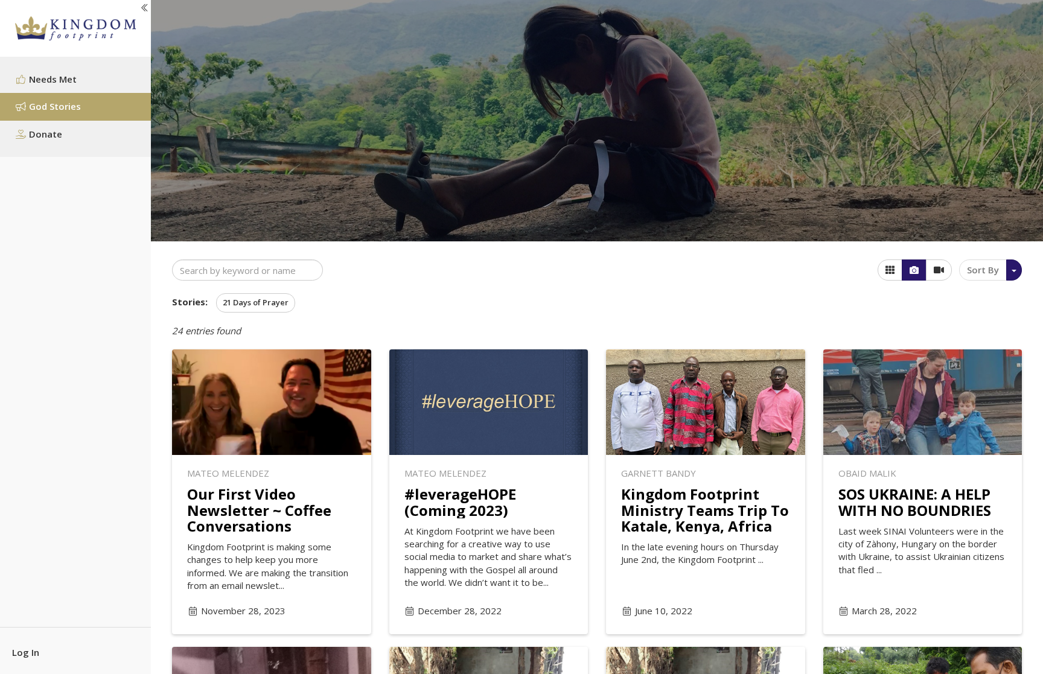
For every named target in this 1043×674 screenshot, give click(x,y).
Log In (25, 652)
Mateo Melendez (228, 473)
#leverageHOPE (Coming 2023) (460, 502)
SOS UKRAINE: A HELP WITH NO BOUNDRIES (914, 502)
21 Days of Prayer (256, 302)
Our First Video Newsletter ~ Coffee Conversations (259, 510)
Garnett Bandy (658, 473)
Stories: (190, 302)
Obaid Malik (867, 473)
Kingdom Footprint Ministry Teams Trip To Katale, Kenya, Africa (705, 510)
